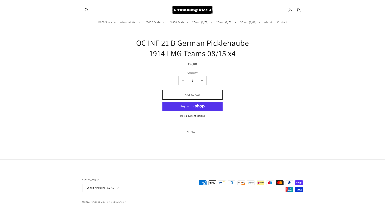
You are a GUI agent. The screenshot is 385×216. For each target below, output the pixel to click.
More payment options (192, 115)
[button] (86, 10)
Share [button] (194, 132)
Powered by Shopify (116, 201)
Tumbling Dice (97, 201)
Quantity (192, 72)
